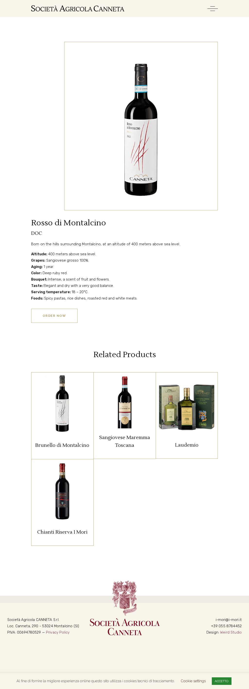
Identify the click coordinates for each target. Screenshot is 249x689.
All (44, 384)
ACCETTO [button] (222, 681)
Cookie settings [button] (193, 681)
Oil (198, 384)
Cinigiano (124, 384)
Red (80, 384)
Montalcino (62, 384)
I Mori (187, 384)
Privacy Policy (58, 632)
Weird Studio (231, 632)
